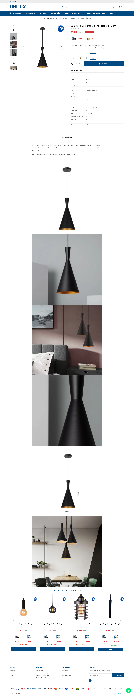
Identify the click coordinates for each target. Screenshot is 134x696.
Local (21, 1)
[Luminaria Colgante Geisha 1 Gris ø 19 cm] (87, 56)
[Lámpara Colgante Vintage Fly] (81, 607)
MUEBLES (43, 13)
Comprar (105, 64)
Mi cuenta (65, 670)
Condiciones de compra (42, 673)
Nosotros (12, 670)
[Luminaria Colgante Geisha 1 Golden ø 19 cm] (80, 56)
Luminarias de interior (73, 13)
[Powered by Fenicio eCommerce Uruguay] (121, 693)
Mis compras (65, 673)
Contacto (14, 1)
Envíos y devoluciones (42, 678)
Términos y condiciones (42, 675)
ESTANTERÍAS (55, 13)
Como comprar (40, 670)
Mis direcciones (66, 675)
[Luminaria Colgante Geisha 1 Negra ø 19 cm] (93, 56)
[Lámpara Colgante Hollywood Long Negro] (110, 607)
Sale (111, 13)
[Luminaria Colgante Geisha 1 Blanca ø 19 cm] (74, 56)
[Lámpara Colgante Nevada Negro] (23, 607)
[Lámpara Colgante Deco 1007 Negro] (52, 607)
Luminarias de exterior (96, 13)
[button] (62, 47)
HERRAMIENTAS (30, 13)
